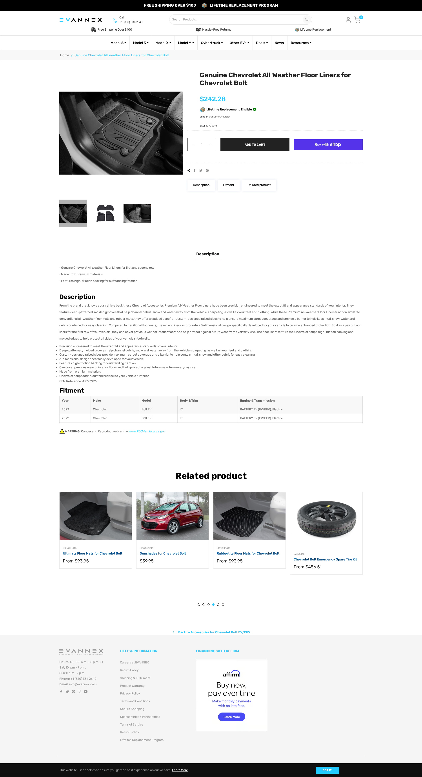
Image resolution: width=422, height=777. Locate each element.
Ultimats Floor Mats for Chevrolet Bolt (92, 553)
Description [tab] (207, 254)
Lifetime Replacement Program (142, 740)
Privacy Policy (130, 693)
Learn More (180, 770)
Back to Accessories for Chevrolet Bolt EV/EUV (214, 632)
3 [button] (208, 604)
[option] (95, 534)
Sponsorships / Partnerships (140, 717)
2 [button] (203, 604)
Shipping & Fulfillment (135, 678)
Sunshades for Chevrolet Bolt (163, 553)
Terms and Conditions (135, 701)
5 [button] (218, 604)
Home (64, 55)
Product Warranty (132, 686)
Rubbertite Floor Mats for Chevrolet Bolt (248, 553)
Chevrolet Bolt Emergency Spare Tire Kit (325, 559)
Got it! (327, 770)
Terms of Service (132, 724)
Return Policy (129, 670)
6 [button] (223, 604)
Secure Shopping (132, 709)
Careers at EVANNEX (134, 662)
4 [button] (213, 604)
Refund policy (129, 732)
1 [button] (199, 604)
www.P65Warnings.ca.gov (147, 431)
